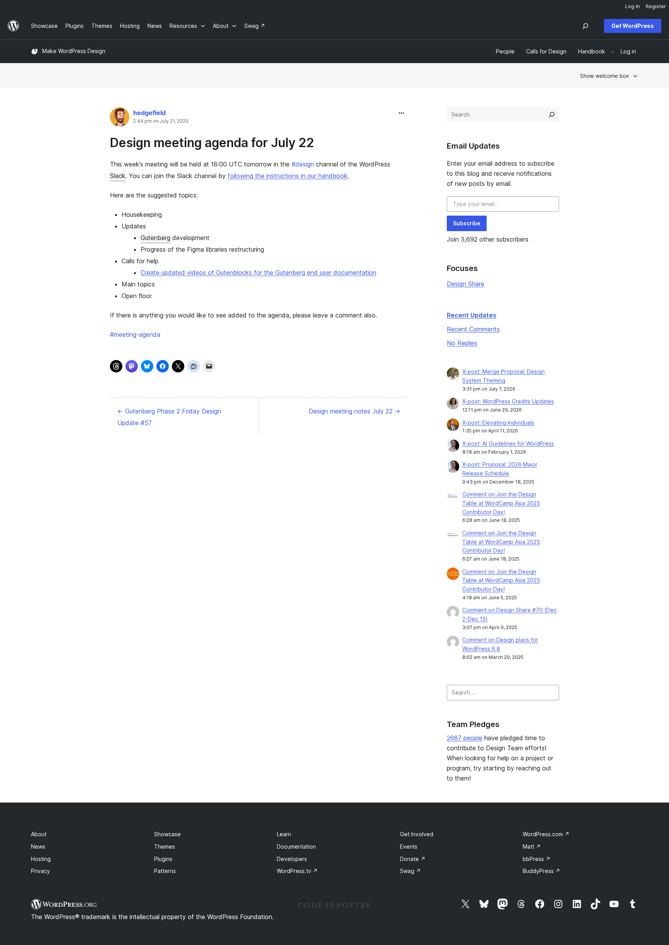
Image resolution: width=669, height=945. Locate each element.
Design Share (465, 284)
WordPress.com (546, 834)
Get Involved (416, 834)
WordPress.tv (297, 871)
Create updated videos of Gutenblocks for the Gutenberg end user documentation (258, 272)
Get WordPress (632, 25)
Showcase (167, 834)
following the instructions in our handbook (288, 176)
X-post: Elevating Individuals (498, 422)
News (38, 846)
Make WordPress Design (73, 51)
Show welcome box (604, 75)
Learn (284, 834)
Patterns (165, 871)
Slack (117, 176)
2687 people (464, 738)
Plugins (163, 859)
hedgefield (149, 113)
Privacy (40, 871)
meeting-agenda (135, 334)
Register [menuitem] (656, 6)
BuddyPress (541, 871)
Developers (292, 859)
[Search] (551, 114)
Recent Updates (471, 315)
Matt (532, 846)
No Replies (462, 343)
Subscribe (466, 223)
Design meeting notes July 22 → (354, 411)
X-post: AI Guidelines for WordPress (508, 443)
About (38, 834)
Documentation (296, 846)
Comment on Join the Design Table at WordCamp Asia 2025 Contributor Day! (501, 503)
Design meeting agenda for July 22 (212, 142)
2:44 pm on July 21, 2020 (161, 121)
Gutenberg (155, 238)
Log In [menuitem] (632, 6)
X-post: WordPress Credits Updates (508, 401)
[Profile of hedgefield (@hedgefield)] (119, 118)
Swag (410, 871)
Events (408, 846)
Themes (164, 846)
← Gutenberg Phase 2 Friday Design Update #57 (169, 417)
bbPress (537, 859)
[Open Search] (585, 25)
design (303, 164)
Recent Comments (473, 329)
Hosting (41, 859)
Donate (412, 859)
